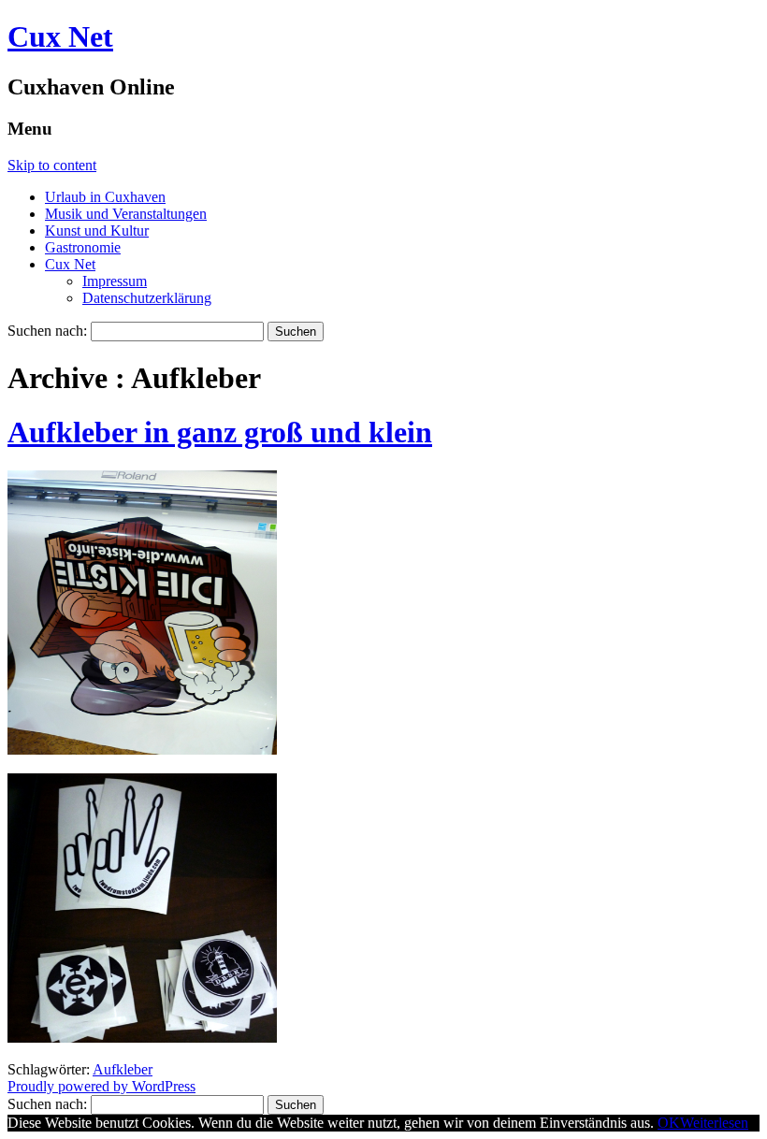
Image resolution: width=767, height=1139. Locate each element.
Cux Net (60, 36)
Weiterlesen (714, 1123)
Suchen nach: (47, 331)
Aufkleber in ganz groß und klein (219, 432)
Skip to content (51, 165)
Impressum (114, 281)
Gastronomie (83, 247)
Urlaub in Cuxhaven (105, 197)
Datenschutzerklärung (146, 298)
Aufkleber (122, 1069)
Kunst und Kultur (97, 230)
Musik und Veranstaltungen (126, 214)
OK (669, 1123)
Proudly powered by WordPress (101, 1086)
